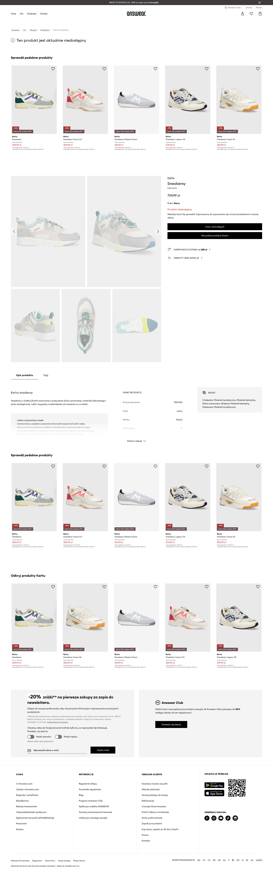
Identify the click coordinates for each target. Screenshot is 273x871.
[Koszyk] (260, 13)
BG (198, 860)
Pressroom (21, 823)
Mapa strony (79, 861)
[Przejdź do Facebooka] (206, 818)
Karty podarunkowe (152, 817)
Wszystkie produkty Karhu (214, 235)
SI (242, 860)
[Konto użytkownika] (242, 13)
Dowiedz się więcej (171, 724)
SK (247, 860)
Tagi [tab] (45, 375)
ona (13, 13)
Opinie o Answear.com (27, 789)
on (21, 13)
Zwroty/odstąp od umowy (155, 795)
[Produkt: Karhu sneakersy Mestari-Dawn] (136, 100)
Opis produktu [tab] (24, 375)
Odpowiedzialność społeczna (31, 812)
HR (219, 860)
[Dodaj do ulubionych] (53, 68)
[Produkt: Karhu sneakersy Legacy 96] (187, 100)
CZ (209, 860)
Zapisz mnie (103, 750)
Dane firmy (50, 861)
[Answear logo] (136, 13)
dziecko (31, 13)
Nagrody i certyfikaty (27, 795)
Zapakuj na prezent (152, 823)
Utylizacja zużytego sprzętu (93, 817)
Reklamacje (148, 800)
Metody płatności (151, 789)
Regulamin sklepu (88, 783)
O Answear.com (24, 783)
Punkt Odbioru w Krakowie (155, 812)
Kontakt (146, 840)
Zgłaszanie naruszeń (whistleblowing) (35, 817)
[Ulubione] (251, 13)
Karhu (170, 177)
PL (233, 860)
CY (204, 860)
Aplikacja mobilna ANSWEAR (94, 806)
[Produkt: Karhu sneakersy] (34, 100)
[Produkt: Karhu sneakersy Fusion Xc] (238, 100)
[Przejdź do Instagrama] (213, 818)
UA (252, 860)
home (43, 13)
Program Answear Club (91, 800)
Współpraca (22, 800)
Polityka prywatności (20, 861)
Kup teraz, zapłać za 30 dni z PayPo (160, 829)
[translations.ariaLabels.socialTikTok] (228, 818)
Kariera (20, 829)
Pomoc (145, 835)
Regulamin (37, 861)
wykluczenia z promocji (57, 722)
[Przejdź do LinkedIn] (235, 818)
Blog (81, 795)
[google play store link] (214, 785)
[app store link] (214, 793)
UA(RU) (259, 860)
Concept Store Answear (154, 806)
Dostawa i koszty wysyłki (154, 783)
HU (224, 860)
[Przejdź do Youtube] (220, 818)
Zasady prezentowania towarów (95, 812)
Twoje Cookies (64, 861)
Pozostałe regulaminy (90, 789)
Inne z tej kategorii (214, 226)
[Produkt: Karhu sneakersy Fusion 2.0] (85, 100)
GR (214, 860)
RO (238, 860)
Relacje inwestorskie (26, 806)
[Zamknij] (259, 2)
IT (229, 860)
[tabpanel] (136, 411)
